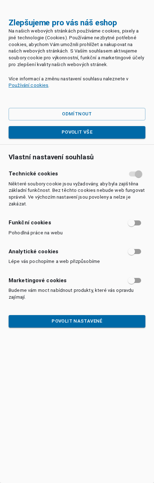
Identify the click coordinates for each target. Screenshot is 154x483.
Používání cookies (28, 85)
